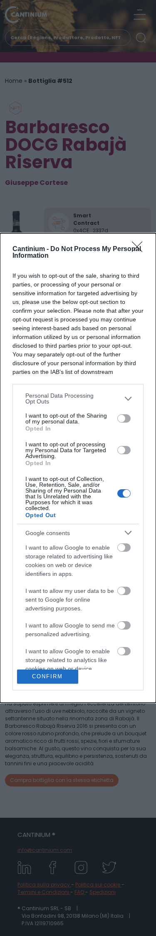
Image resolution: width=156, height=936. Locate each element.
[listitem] (78, 398)
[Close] (140, 249)
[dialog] (78, 467)
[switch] (124, 418)
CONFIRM (47, 676)
